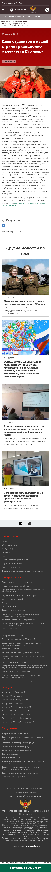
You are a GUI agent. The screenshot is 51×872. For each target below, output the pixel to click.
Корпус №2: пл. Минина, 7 (13, 696)
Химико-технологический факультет (18, 746)
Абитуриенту (35, 17)
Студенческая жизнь (11, 567)
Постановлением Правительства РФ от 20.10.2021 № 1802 (25, 835)
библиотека (9, 61)
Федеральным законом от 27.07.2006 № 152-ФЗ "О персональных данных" (26, 832)
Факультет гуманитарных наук (15, 733)
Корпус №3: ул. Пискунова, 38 (15, 700)
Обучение (6, 552)
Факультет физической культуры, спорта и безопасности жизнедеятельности (20, 768)
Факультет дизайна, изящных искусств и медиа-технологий (23, 738)
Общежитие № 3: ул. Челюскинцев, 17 (18, 722)
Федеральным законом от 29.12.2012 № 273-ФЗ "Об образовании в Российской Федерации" (25, 829)
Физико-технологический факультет (18, 750)
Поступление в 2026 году (24, 867)
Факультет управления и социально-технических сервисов (23, 762)
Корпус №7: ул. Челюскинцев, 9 (15, 711)
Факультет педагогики (11, 754)
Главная (5, 541)
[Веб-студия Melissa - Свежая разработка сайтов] (32, 846)
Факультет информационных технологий (20, 773)
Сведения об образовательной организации (23, 571)
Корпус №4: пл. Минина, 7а (13, 703)
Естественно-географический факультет (19, 743)
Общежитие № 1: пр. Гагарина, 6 (16, 714)
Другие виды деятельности (14, 563)
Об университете (14, 17)
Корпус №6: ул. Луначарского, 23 (16, 707)
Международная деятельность (15, 560)
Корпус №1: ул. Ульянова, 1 (13, 692)
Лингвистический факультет (14, 777)
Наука (4, 556)
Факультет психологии (11, 758)
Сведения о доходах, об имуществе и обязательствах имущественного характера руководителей (25, 839)
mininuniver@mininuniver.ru (25, 796)
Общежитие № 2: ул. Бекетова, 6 (16, 718)
